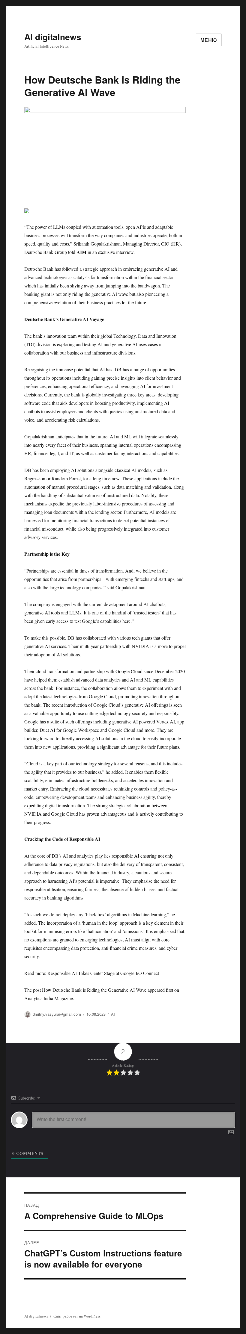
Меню (208, 40)
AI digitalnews (52, 37)
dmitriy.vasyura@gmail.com (57, 1014)
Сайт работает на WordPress (76, 1316)
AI (113, 1014)
